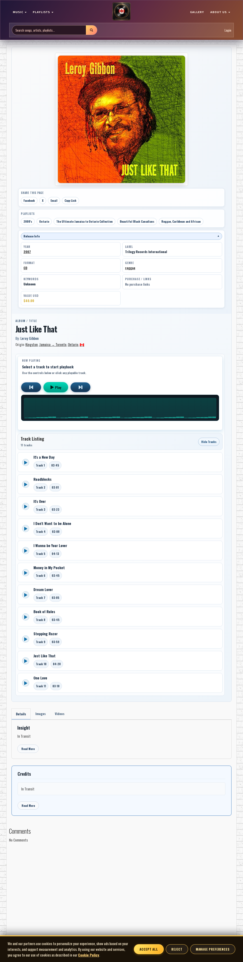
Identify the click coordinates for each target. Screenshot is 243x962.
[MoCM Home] (121, 11)
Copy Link (70, 200)
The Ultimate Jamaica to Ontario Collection (84, 221)
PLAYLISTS (42, 12)
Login (227, 30)
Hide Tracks (208, 442)
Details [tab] (21, 713)
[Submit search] (91, 30)
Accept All (149, 949)
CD (25, 267)
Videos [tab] (60, 713)
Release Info (121, 236)
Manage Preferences (213, 949)
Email (54, 200)
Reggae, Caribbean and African (181, 221)
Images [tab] (40, 713)
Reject (176, 949)
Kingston (31, 344)
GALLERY (197, 12)
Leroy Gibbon (29, 338)
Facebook (29, 200)
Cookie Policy (88, 954)
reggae (130, 267)
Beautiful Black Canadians (137, 221)
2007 (27, 251)
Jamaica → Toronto (52, 344)
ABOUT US (219, 12)
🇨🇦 (82, 344)
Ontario (44, 221)
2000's (27, 221)
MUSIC (18, 12)
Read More (28, 749)
